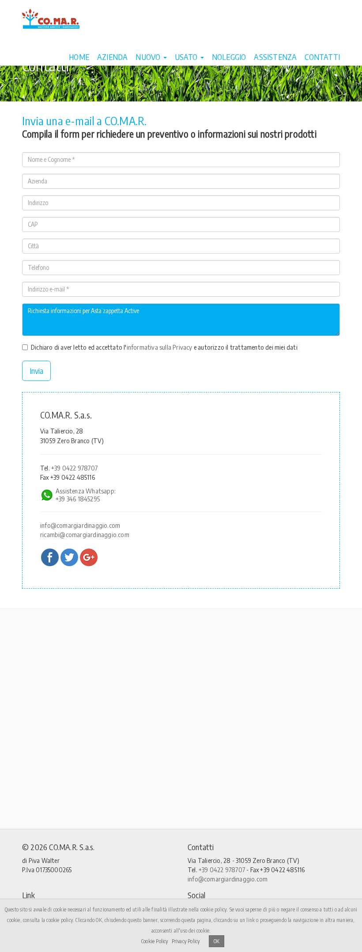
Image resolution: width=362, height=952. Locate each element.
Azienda (112, 57)
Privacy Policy (186, 941)
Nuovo (149, 57)
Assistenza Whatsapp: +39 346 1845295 (86, 495)
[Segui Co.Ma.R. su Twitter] (69, 557)
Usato (187, 57)
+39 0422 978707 (74, 468)
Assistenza (275, 57)
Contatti (322, 57)
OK (216, 941)
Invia (36, 371)
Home (79, 57)
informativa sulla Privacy (159, 347)
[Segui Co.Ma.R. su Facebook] (50, 557)
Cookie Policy (154, 941)
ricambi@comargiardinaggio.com (84, 534)
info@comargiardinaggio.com (80, 525)
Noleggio (229, 57)
